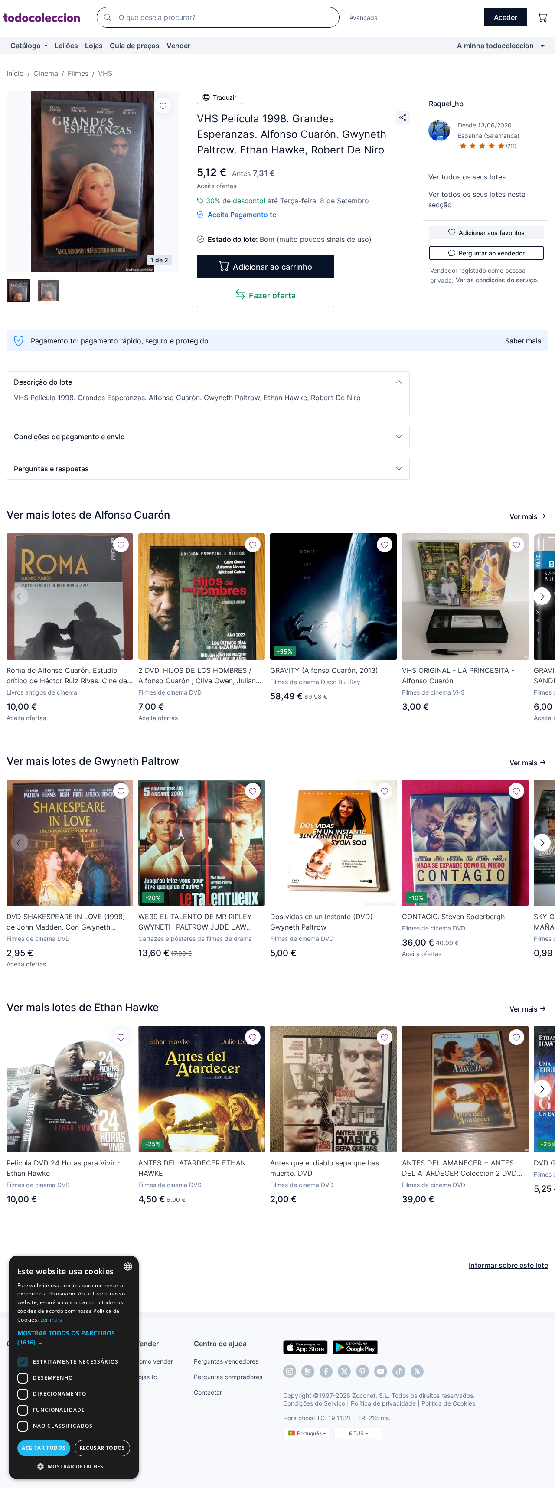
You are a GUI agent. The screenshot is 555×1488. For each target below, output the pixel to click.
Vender (178, 45)
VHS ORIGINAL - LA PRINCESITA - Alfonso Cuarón (458, 675)
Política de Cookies (448, 1403)
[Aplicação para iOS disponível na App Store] (305, 1346)
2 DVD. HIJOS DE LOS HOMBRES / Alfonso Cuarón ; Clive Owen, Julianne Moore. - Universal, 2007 (201, 676)
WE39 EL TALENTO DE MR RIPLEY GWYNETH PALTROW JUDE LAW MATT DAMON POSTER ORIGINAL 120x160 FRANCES (195, 922)
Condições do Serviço (314, 1403)
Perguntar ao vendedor (492, 253)
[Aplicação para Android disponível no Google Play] (355, 1346)
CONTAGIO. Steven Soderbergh (453, 916)
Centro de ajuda (220, 1343)
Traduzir (224, 97)
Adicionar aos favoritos (492, 232)
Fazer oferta (272, 295)
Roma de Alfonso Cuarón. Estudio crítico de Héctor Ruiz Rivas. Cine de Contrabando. (67, 676)
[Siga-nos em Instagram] (289, 1371)
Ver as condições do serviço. (497, 280)
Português (310, 1433)
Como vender (154, 1361)
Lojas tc (146, 1376)
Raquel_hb (446, 103)
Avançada (363, 17)
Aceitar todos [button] (43, 1448)
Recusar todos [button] (102, 1448)
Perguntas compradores (228, 1376)
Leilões (66, 45)
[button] (208, 382)
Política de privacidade (383, 1403)
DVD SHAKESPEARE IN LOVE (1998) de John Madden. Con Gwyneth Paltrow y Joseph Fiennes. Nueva (66, 922)
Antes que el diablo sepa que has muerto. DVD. (324, 1168)
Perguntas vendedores (226, 1361)
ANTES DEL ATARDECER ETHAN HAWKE (192, 1168)
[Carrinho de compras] (543, 17)
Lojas (94, 45)
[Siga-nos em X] (344, 1371)
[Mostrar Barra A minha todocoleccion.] (542, 45)
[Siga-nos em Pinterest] (362, 1371)
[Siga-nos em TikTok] (398, 1371)
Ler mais (51, 1319)
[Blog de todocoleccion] (417, 1371)
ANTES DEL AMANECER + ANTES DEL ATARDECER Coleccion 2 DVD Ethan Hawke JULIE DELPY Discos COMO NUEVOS (459, 1168)
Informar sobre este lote (508, 1265)
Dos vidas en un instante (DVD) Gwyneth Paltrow (321, 921)
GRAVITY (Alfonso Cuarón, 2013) (324, 670)
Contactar (208, 1392)
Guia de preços (135, 45)
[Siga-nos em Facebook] (326, 1371)
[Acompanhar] (163, 105)
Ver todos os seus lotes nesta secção (477, 199)
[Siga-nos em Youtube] (380, 1371)
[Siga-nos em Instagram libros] (307, 1371)
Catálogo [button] (26, 45)
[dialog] (74, 1367)
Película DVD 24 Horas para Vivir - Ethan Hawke (63, 1168)
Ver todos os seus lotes (467, 177)
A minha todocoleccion (495, 45)
